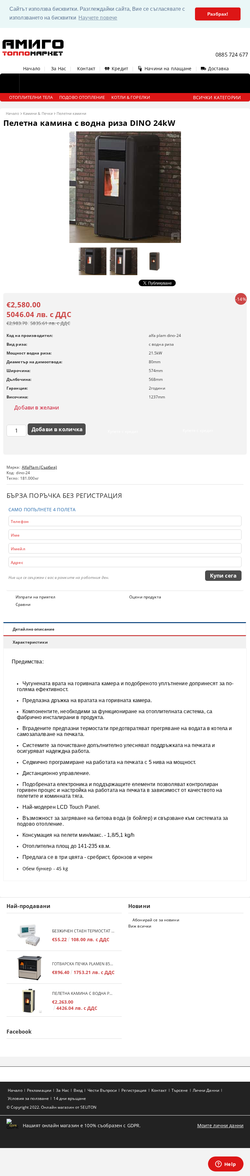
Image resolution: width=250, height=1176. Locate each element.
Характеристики (30, 642)
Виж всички (139, 926)
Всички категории (217, 97)
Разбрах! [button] (217, 14)
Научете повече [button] (97, 17)
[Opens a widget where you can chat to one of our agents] (225, 1164)
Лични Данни (206, 1090)
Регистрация (133, 1090)
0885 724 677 (231, 54)
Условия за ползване (28, 1098)
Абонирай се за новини (155, 920)
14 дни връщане (69, 1098)
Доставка (218, 68)
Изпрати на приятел (35, 597)
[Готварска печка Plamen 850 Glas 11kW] (29, 968)
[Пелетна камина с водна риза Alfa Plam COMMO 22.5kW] (29, 1001)
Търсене (180, 1090)
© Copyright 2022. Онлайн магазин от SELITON (51, 1107)
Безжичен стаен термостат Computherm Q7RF (83, 931)
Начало (31, 68)
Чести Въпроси (102, 1090)
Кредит (120, 68)
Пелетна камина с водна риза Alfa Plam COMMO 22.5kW (83, 993)
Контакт (86, 68)
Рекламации (39, 1090)
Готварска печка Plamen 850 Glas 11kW (83, 964)
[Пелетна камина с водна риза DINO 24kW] (125, 241)
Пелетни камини (71, 113)
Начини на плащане (168, 68)
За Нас (58, 68)
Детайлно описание (33, 629)
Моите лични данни (220, 1125)
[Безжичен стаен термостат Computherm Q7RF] (29, 935)
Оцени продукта (145, 597)
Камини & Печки (38, 113)
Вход (78, 1090)
